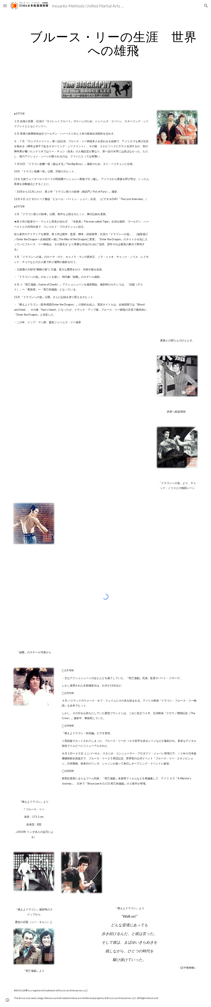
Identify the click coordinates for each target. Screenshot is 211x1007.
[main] (113, 43)
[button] (5, 5)
